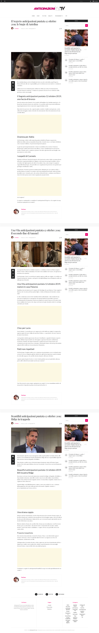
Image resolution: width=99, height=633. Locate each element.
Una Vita (82, 607)
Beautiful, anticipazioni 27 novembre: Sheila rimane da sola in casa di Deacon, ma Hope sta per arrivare (73, 50)
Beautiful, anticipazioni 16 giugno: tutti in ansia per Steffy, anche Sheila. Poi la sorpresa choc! (77, 73)
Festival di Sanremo (68, 609)
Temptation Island (75, 621)
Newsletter (96, 1)
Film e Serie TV (67, 614)
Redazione (49, 609)
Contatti (49, 605)
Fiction (44, 15)
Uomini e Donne (82, 612)
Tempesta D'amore (75, 618)
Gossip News (68, 615)
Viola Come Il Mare (82, 615)
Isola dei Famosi (75, 605)
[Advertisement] (36, 40)
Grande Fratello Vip (67, 618)
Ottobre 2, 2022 (24, 423)
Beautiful (68, 606)
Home (33, 15)
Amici (68, 605)
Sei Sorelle (75, 614)
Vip (66, 15)
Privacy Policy (49, 607)
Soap (38, 15)
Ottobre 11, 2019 (24, 28)
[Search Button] (90, 1)
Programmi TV (59, 15)
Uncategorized (82, 609)
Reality (50, 15)
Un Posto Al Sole (82, 605)
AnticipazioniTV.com (33, 630)
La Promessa (75, 607)
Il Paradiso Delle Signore (68, 621)
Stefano (17, 28)
